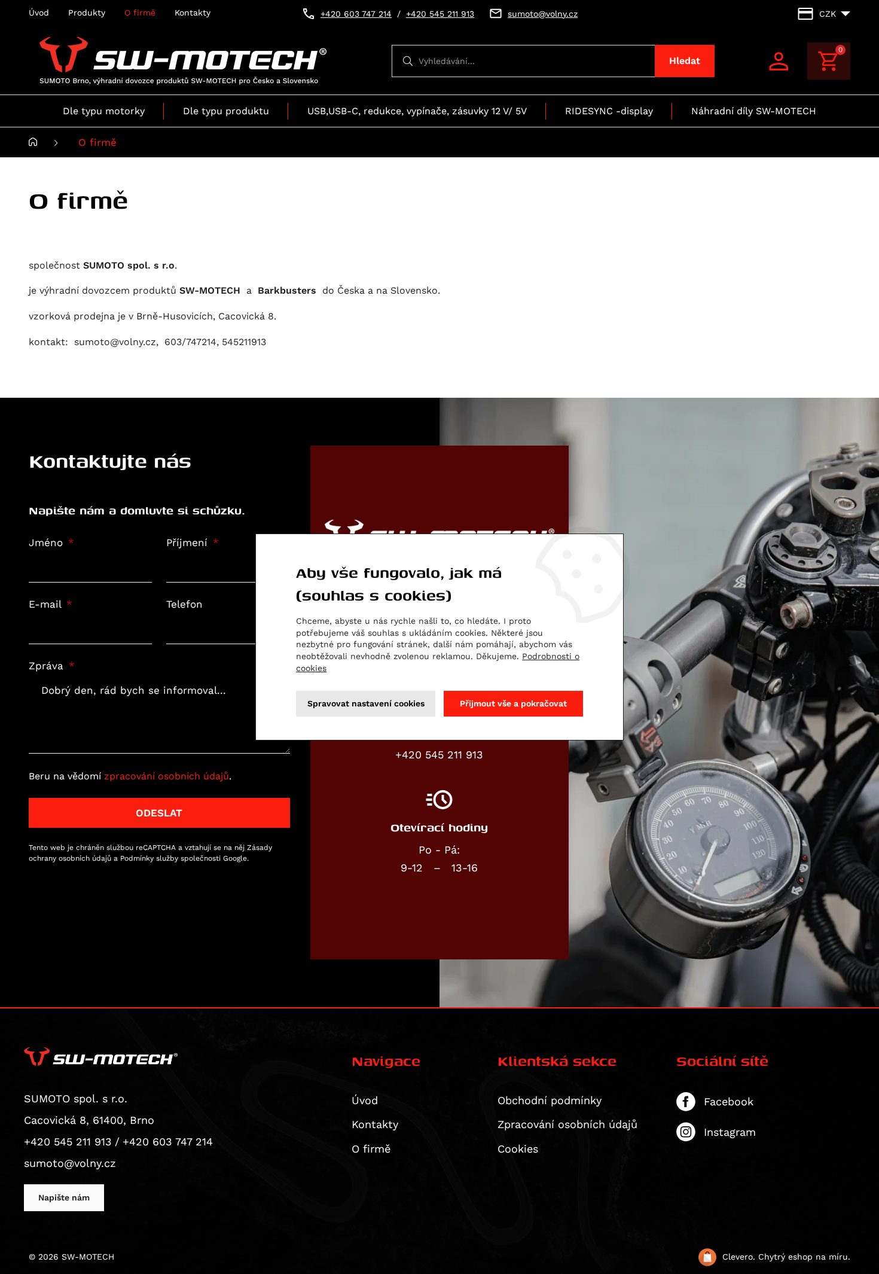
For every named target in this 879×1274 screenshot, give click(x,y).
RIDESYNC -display (609, 111)
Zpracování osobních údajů (567, 1124)
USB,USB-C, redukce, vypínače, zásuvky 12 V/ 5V (417, 111)
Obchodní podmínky (550, 1100)
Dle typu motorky (104, 111)
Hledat (684, 60)
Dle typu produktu (226, 111)
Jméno (47, 542)
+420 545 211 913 (68, 1141)
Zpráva (48, 666)
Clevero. (738, 1256)
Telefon (184, 604)
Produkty (86, 12)
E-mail (47, 604)
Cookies (518, 1148)
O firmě (139, 12)
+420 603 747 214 (168, 1141)
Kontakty (192, 12)
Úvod (39, 12)
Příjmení (188, 542)
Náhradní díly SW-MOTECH (753, 111)
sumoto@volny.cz (70, 1163)
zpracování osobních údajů (166, 776)
